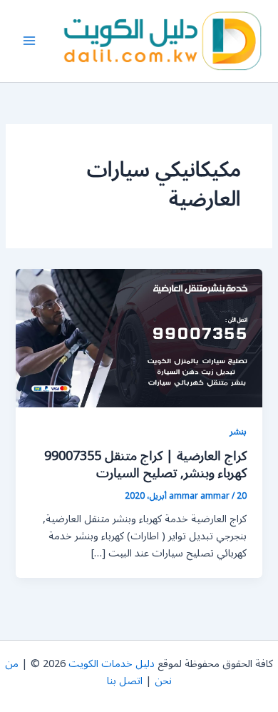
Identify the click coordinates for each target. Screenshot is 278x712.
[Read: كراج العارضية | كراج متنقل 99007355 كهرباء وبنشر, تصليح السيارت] (139, 338)
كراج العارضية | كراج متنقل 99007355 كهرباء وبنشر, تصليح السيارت (145, 464)
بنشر (238, 431)
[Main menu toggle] (29, 41)
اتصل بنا (125, 681)
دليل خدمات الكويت (111, 664)
